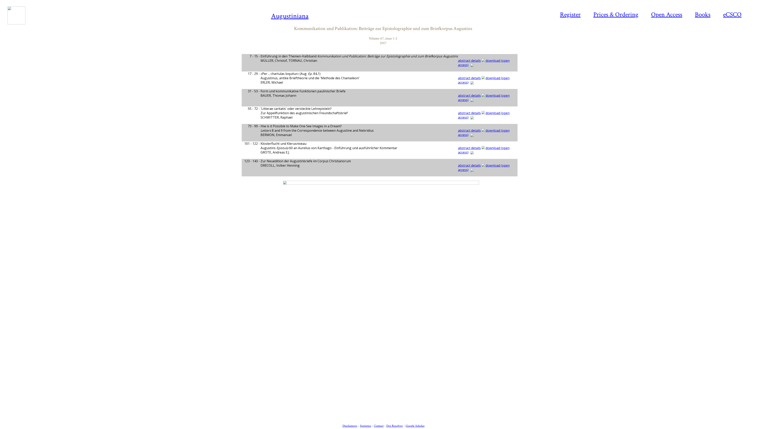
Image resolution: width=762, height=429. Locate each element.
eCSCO (732, 15)
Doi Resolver (394, 426)
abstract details (469, 60)
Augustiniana (290, 16)
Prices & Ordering (615, 15)
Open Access (666, 15)
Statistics (365, 426)
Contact (379, 426)
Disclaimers (350, 426)
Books (702, 15)
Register (570, 15)
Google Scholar (415, 426)
